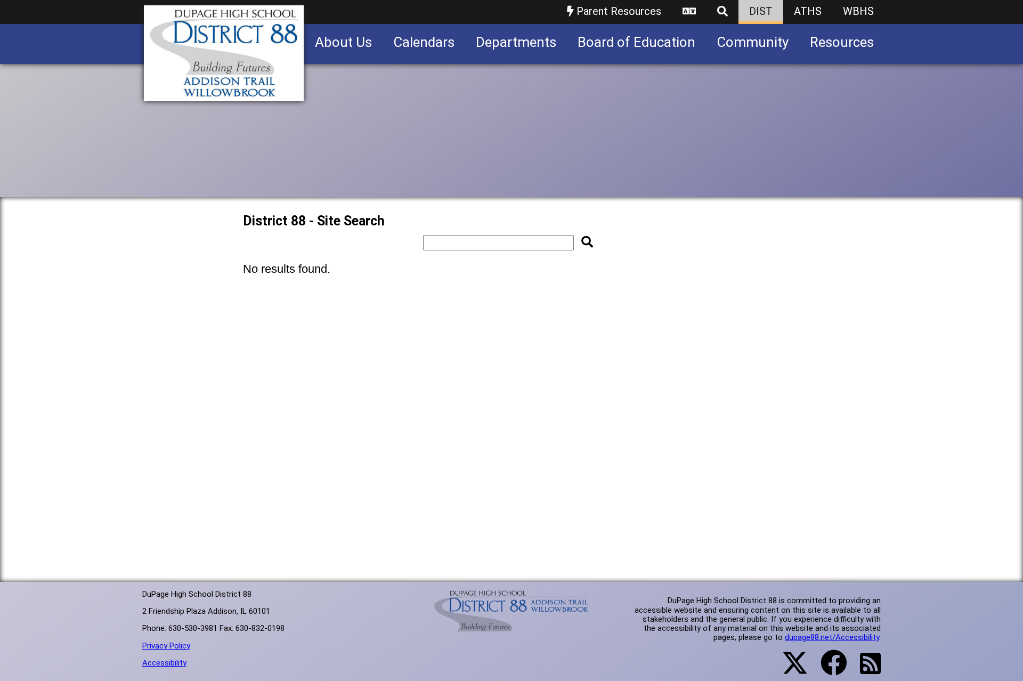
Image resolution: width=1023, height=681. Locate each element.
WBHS (858, 11)
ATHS (808, 11)
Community (753, 42)
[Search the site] (722, 12)
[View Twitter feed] (789, 669)
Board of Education (636, 42)
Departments (516, 42)
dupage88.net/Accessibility (832, 637)
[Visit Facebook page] (827, 669)
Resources (842, 42)
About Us (343, 42)
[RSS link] (865, 670)
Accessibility (164, 663)
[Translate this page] (689, 12)
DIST (761, 11)
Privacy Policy (166, 646)
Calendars (423, 42)
